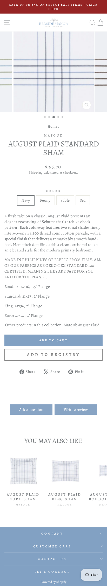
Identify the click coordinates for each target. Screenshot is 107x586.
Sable (65, 200)
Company (52, 533)
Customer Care (52, 546)
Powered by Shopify (53, 582)
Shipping (36, 172)
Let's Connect (52, 571)
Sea (83, 200)
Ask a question (31, 409)
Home (52, 126)
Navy (25, 200)
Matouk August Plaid (81, 325)
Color (53, 191)
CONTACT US (52, 559)
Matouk (53, 135)
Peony (45, 200)
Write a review (76, 409)
